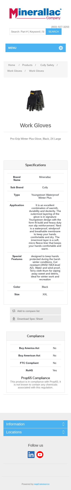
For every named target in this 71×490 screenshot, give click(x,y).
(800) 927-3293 (60, 26)
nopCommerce (42, 484)
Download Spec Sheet (30, 318)
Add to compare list (28, 311)
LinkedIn (31, 454)
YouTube (39, 454)
